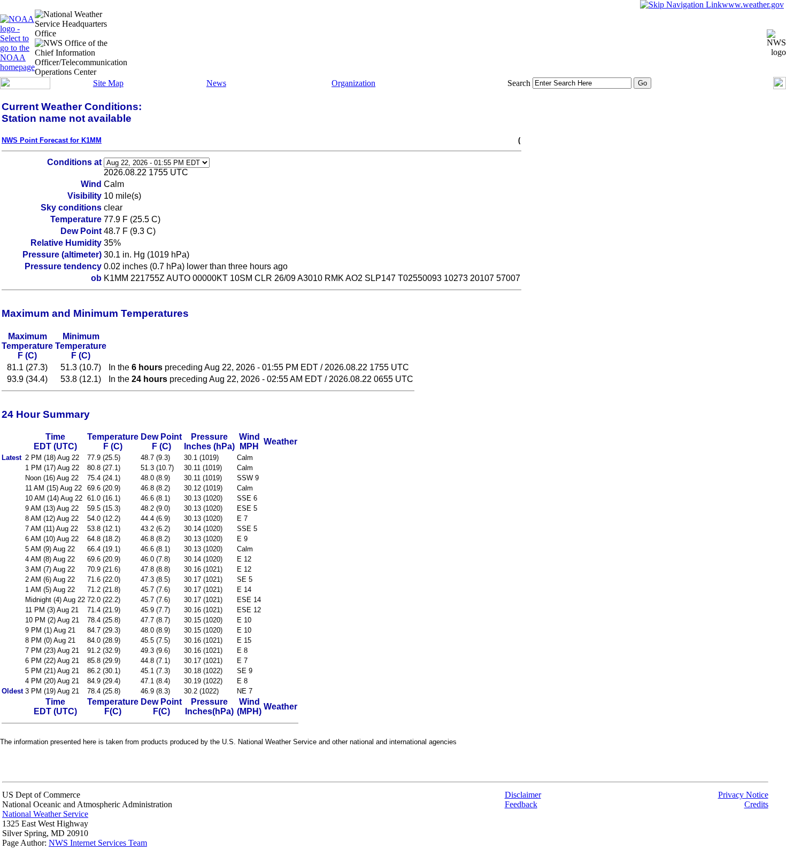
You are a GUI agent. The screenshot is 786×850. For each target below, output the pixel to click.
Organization (353, 83)
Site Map (108, 83)
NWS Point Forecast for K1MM (52, 140)
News (216, 83)
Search (518, 83)
